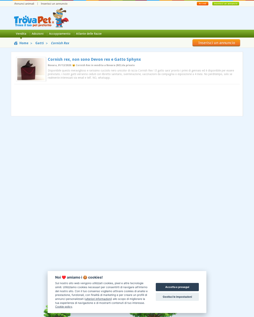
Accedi (202, 3)
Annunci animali (24, 3)
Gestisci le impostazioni (177, 296)
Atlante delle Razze (89, 33)
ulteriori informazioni (98, 298)
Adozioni (37, 33)
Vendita (21, 33)
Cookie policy (63, 306)
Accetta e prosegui (177, 287)
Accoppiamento (59, 33)
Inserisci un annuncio (54, 3)
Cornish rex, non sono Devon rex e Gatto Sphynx (94, 59)
